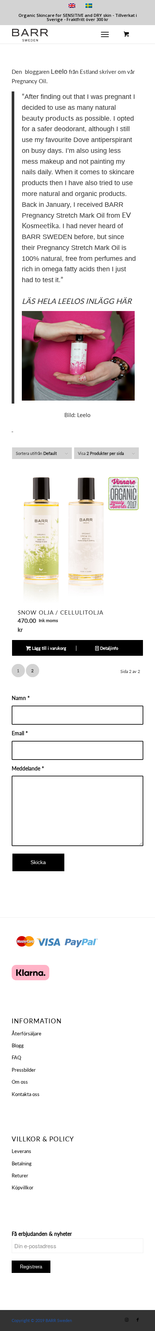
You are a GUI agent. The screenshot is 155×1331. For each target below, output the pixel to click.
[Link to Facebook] (137, 1319)
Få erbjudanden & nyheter (42, 1234)
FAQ (16, 1057)
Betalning (22, 1163)
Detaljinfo (108, 648)
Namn (21, 698)
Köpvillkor (22, 1187)
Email (20, 733)
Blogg (18, 1045)
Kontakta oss (26, 1094)
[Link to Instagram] (126, 1319)
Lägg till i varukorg (48, 648)
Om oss (20, 1082)
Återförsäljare (26, 1033)
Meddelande (28, 768)
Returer (20, 1175)
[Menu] (105, 34)
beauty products (48, 118)
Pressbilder (24, 1070)
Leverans (21, 1151)
